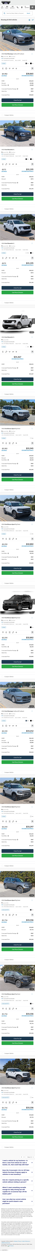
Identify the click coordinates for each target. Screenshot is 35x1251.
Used (6, 8)
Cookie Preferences (26, 1241)
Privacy (19, 1241)
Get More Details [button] (17, 105)
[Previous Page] (21, 1157)
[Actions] (32, 53)
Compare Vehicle (8, 115)
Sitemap (15, 1241)
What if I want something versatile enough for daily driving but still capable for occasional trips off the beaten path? (14, 1191)
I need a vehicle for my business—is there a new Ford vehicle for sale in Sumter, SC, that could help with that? (15, 1163)
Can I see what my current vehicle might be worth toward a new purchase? (14, 1201)
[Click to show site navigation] (32, 7)
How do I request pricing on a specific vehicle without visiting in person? (15, 1181)
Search (28, 13)
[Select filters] (29, 20)
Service (12, 8)
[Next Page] (24, 1157)
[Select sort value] (32, 19)
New (2, 8)
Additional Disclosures (5, 1242)
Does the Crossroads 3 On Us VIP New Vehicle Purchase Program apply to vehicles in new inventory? (15, 1172)
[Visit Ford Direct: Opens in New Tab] (11, 1245)
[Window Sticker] (32, 68)
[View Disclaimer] (16, 68)
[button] (17, 7)
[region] (18, 88)
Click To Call (17, 100)
